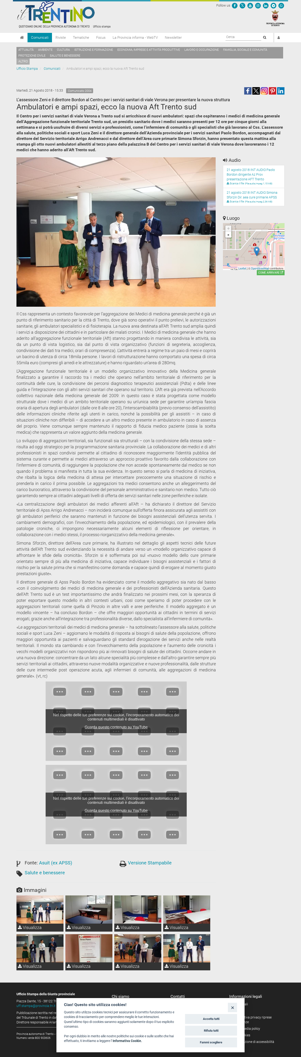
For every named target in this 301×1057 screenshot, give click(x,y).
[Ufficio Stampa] (63, 14)
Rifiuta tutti (211, 1030)
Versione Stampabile (150, 863)
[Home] (22, 37)
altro (23, 61)
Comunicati (39, 37)
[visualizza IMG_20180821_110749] (137, 948)
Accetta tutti (211, 1019)
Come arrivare (269, 272)
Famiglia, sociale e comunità (245, 49)
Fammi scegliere (211, 1042)
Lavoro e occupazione (201, 49)
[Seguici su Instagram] (258, 5)
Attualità (26, 49)
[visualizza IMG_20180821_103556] (88, 909)
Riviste (60, 37)
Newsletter (173, 37)
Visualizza (32, 927)
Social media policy (246, 1028)
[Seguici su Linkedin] (265, 5)
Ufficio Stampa (27, 68)
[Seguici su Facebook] (234, 5)
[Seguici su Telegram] (273, 5)
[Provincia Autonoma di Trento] (275, 18)
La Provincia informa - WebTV (135, 37)
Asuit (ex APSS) (55, 863)
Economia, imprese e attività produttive (148, 49)
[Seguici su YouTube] (250, 5)
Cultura (63, 49)
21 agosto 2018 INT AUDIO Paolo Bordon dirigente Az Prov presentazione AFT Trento (251, 174)
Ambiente (45, 49)
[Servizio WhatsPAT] (281, 5)
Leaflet (242, 268)
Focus (101, 37)
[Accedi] (278, 37)
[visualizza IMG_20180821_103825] (88, 948)
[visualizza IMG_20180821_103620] (186, 909)
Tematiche (81, 37)
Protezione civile (31, 55)
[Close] (232, 1007)
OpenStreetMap (260, 268)
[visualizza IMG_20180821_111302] (39, 909)
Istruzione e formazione (93, 49)
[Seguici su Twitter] (242, 5)
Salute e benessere (65, 55)
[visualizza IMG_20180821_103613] (137, 909)
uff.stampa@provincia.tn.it (35, 1006)
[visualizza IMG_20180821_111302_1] (186, 948)
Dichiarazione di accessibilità (253, 1042)
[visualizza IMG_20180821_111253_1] (39, 948)
